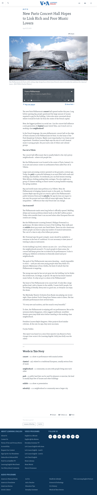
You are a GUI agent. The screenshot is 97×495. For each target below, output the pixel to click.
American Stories (7, 486)
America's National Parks (9, 479)
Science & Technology (56, 482)
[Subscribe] (77, 436)
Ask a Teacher (29, 482)
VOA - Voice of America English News (38, 94)
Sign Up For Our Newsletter (10, 454)
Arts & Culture (6, 490)
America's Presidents (8, 482)
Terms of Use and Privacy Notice (11, 443)
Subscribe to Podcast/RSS (9, 457)
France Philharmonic (32, 92)
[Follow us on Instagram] (64, 436)
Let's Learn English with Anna (34, 446)
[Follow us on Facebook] (50, 436)
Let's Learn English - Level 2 (34, 454)
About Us (4, 436)
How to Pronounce (31, 468)
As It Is (25, 9)
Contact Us (4, 439)
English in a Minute (31, 436)
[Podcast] (73, 436)
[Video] (85, 3)
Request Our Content (8, 450)
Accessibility (5, 446)
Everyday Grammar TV (32, 443)
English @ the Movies (32, 439)
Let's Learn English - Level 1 (34, 450)
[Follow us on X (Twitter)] (55, 436)
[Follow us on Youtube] (59, 436)
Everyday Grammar (31, 490)
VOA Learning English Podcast (83, 479)
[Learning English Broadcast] (79, 3)
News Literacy (29, 461)
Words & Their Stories (56, 490)
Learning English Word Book (10, 464)
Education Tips (30, 486)
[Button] (71, 34)
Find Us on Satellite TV (8, 461)
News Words (29, 464)
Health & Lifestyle (55, 479)
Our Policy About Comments (10, 468)
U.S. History (53, 486)
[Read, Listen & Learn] (91, 3)
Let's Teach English (31, 457)
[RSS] (68, 436)
